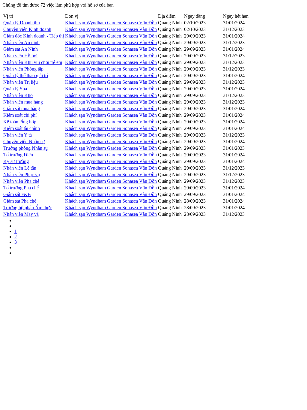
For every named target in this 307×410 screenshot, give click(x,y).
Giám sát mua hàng (21, 108)
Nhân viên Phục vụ (21, 174)
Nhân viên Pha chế (21, 181)
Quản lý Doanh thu (21, 22)
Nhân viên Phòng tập (23, 68)
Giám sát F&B (17, 194)
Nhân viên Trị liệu (20, 82)
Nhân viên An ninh (21, 42)
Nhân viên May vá (21, 214)
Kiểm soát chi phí (20, 115)
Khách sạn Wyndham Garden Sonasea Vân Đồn (111, 22)
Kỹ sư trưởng (16, 161)
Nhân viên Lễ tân (19, 167)
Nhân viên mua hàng (23, 101)
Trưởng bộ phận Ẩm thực (27, 207)
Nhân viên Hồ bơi (20, 55)
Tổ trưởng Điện (18, 154)
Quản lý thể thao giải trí (25, 75)
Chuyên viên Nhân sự (24, 141)
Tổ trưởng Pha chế (21, 187)
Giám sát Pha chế (19, 200)
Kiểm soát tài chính (21, 128)
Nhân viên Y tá (17, 134)
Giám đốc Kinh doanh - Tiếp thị (33, 35)
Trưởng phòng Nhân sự (25, 148)
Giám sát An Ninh (20, 49)
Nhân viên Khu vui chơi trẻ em (32, 62)
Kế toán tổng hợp (19, 121)
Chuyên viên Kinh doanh (27, 29)
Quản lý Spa (15, 88)
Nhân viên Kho (18, 95)
